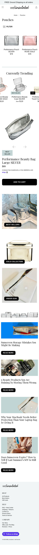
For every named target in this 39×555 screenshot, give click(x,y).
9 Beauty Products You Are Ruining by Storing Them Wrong (18, 381)
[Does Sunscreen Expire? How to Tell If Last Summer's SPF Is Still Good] (19, 445)
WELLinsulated (10, 539)
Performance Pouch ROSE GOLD (29, 51)
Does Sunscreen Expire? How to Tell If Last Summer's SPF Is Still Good (18, 460)
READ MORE (8, 353)
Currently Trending (19, 73)
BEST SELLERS (13, 225)
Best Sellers (5, 498)
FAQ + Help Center (7, 507)
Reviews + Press (7, 527)
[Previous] (14, 147)
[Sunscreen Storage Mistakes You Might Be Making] (19, 330)
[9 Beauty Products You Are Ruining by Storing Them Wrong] (19, 368)
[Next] (24, 147)
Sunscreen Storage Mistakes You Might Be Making (18, 344)
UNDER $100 (11, 298)
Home (15, 15)
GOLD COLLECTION (14, 262)
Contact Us (5, 511)
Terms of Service (7, 515)
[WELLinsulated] (19, 7)
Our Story (5, 523)
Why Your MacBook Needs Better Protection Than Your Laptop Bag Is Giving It (19, 419)
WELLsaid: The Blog (8, 525)
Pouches (22, 15)
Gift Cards (5, 500)
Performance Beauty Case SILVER (19, 98)
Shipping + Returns (8, 509)
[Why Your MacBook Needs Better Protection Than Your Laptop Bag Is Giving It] (19, 405)
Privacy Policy (6, 513)
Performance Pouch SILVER (11, 51)
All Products (5, 496)
